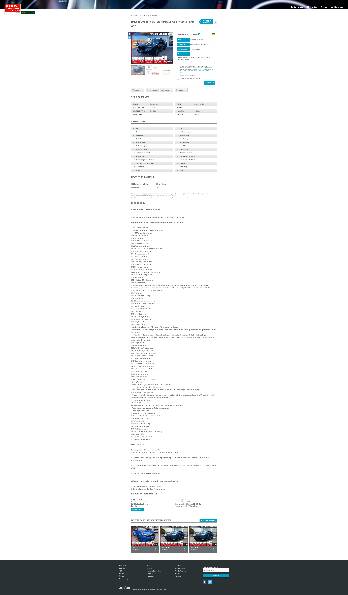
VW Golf (177, 573)
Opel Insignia (150, 576)
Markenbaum (153, 90)
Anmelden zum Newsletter (211, 567)
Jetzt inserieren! (337, 7)
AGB (120, 571)
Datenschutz (122, 566)
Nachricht (183, 54)
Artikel (137, 90)
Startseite (134, 15)
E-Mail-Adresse (182, 44)
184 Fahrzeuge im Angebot (207, 520)
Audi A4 (149, 566)
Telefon (182, 49)
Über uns (324, 7)
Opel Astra (150, 573)
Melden (181, 90)
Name (179, 40)
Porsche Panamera (180, 571)
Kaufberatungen (297, 7)
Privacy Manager (124, 579)
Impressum (122, 568)
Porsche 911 (178, 566)
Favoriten (312, 7)
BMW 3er (149, 568)
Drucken (166, 90)
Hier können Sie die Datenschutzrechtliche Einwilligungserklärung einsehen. (196, 70)
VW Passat (178, 576)
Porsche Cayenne (180, 568)
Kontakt (121, 573)
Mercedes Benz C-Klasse (154, 571)
